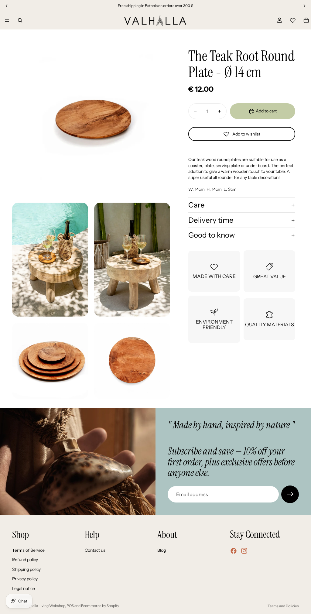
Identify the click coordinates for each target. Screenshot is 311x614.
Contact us (95, 550)
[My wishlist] (292, 19)
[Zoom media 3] (132, 260)
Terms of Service (28, 550)
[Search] (20, 20)
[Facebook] (233, 550)
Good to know (211, 235)
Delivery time (211, 220)
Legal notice (23, 588)
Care (196, 205)
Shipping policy (26, 569)
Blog (161, 550)
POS (70, 605)
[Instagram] (244, 550)
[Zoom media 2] (50, 260)
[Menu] (7, 20)
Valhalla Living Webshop (45, 605)
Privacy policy (25, 578)
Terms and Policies (283, 606)
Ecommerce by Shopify (100, 605)
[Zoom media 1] (91, 118)
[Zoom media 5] (132, 361)
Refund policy (25, 559)
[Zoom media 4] (50, 361)
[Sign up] (290, 494)
